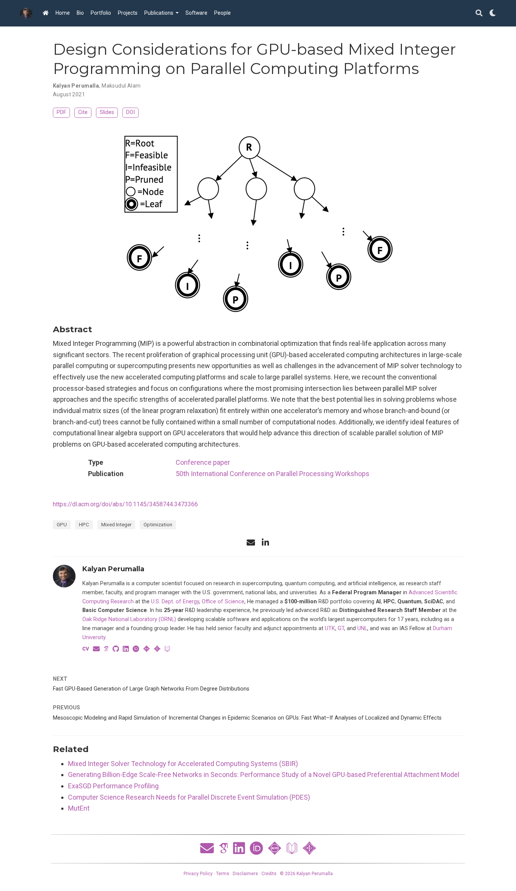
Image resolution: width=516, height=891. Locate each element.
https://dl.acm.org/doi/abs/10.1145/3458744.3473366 (125, 504)
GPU (62, 524)
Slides (107, 112)
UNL (362, 628)
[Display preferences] (492, 13)
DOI (130, 112)
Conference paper (203, 462)
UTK (330, 628)
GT (341, 628)
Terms (222, 873)
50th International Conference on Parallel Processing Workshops (272, 474)
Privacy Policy (198, 873)
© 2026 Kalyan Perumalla (306, 873)
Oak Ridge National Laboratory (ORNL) (129, 619)
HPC (84, 524)
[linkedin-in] (265, 542)
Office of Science (223, 601)
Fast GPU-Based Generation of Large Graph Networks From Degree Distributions (151, 689)
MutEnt (79, 808)
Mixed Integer (116, 524)
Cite (83, 112)
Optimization (158, 524)
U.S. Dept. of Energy (175, 601)
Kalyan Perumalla (76, 86)
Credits (269, 873)
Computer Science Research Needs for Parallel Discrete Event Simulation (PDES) (189, 797)
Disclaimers (245, 873)
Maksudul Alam (121, 86)
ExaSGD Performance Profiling (113, 786)
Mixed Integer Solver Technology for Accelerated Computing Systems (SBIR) (183, 764)
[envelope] (250, 542)
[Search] (479, 13)
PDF (61, 112)
